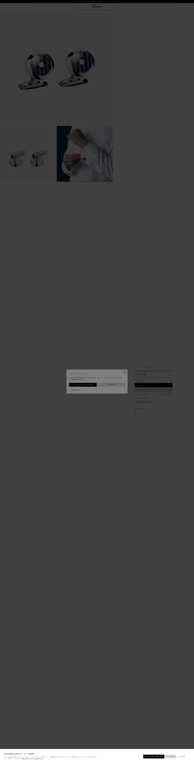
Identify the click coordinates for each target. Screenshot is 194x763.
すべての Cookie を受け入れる (153, 756)
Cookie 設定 (181, 756)
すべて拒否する (170, 756)
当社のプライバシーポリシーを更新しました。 (33, 758)
